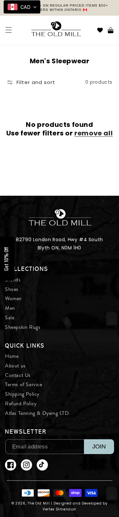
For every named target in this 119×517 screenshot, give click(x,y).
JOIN (99, 446)
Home (12, 356)
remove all (93, 133)
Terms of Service (23, 384)
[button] (8, 30)
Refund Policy (21, 403)
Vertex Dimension (59, 509)
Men (10, 308)
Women (13, 298)
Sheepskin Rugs (22, 327)
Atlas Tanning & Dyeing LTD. (37, 413)
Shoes (12, 289)
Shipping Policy (22, 394)
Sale (9, 317)
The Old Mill (38, 503)
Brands (13, 279)
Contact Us (18, 375)
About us (15, 365)
